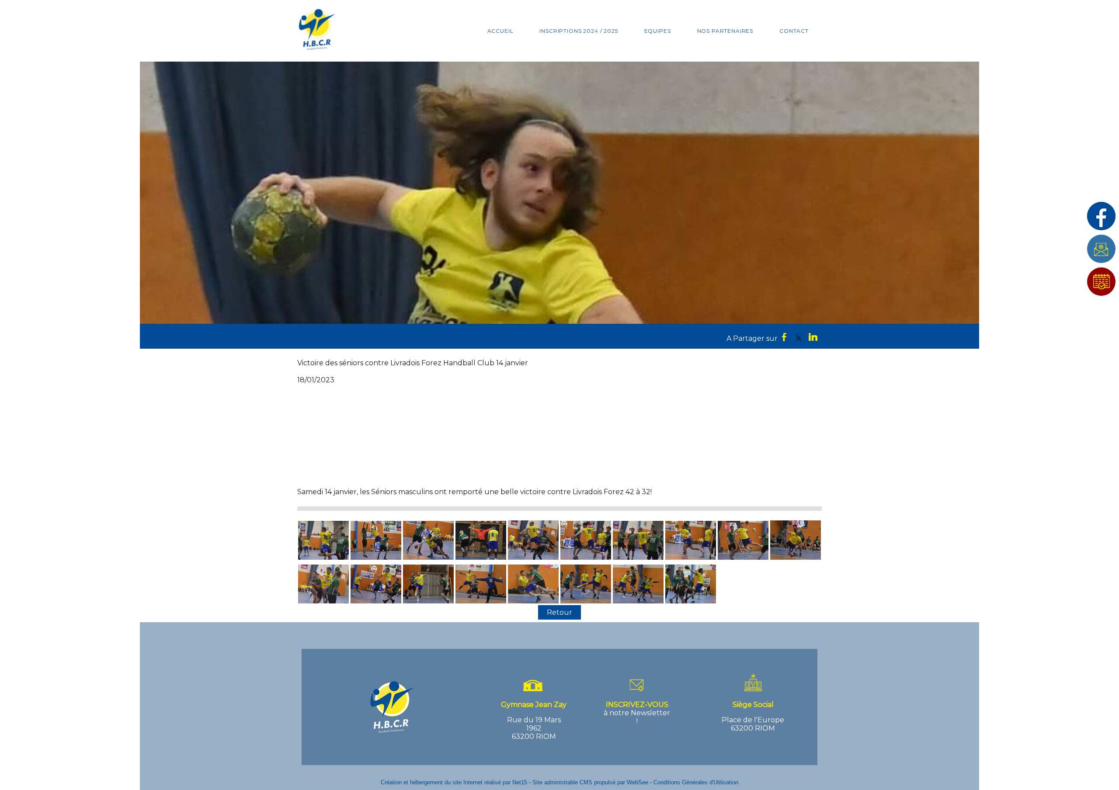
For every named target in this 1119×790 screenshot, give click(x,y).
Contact (794, 31)
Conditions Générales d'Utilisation (695, 782)
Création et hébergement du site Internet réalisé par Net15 (454, 782)
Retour (559, 612)
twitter (798, 336)
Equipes (657, 31)
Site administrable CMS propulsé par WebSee (590, 782)
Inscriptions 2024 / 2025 (578, 31)
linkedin (813, 336)
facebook (784, 336)
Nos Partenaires (725, 31)
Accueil (500, 31)
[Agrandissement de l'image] (323, 557)
